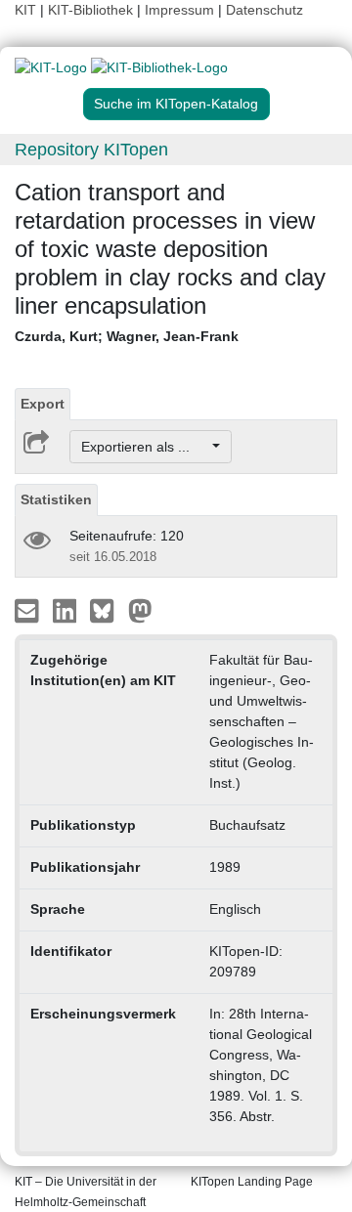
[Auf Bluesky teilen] (107, 610)
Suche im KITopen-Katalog (176, 103)
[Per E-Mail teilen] (29, 610)
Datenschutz (264, 10)
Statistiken (56, 499)
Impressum (179, 10)
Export (43, 403)
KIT (25, 10)
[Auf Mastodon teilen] (140, 610)
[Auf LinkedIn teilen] (67, 610)
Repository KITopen (91, 149)
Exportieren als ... (145, 446)
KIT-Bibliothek (92, 10)
